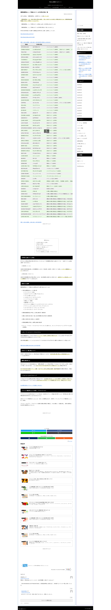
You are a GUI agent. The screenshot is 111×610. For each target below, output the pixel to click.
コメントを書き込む (46, 600)
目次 (45, 240)
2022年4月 (79, 89)
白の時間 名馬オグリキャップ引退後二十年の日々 (31, 385)
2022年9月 (79, 87)
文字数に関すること (81, 143)
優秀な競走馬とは (40, 248)
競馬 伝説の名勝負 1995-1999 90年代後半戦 (31, 222)
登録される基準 (40, 244)
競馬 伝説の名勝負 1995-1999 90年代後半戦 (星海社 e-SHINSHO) (36, 42)
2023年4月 (79, 84)
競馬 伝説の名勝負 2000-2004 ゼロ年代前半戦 (30, 345)
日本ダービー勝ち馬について (42, 247)
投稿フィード (80, 161)
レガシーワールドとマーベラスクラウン (45, 245)
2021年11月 (79, 97)
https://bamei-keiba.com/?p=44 (27, 33)
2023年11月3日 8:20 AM (25, 592)
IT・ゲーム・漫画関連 (82, 122)
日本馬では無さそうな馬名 (42, 242)
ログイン (79, 158)
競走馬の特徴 (80, 151)
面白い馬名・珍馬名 (81, 33)
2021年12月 (79, 95)
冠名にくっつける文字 (82, 138)
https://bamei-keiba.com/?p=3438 (27, 37)
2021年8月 (79, 105)
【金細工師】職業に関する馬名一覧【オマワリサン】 (84, 39)
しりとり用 (79, 125)
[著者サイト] (29, 438)
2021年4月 (79, 115)
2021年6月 (79, 110)
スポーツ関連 (80, 128)
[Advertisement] (47, 231)
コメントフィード (81, 163)
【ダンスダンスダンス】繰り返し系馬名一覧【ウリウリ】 (84, 48)
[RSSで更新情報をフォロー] (64, 438)
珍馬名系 (79, 148)
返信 (71, 588)
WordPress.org (80, 166)
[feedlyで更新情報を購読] (46, 438)
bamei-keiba (24, 591)
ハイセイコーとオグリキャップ (43, 250)
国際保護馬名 (80, 141)
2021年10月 (79, 100)
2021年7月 (79, 108)
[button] (91, 25)
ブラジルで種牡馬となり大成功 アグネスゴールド (47, 251)
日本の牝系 (79, 146)
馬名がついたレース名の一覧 (83, 36)
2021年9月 (79, 102)
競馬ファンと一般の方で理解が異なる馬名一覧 (84, 44)
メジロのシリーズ (81, 133)
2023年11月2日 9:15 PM (25, 578)
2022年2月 (79, 92)
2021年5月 (79, 113)
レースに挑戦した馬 (81, 135)
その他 (78, 130)
